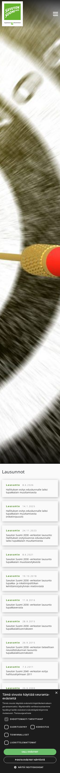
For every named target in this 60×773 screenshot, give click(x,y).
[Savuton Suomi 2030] (12, 13)
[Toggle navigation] (54, 14)
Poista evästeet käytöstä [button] (30, 759)
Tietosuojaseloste (22, 713)
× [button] (56, 693)
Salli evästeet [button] (30, 751)
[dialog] (30, 731)
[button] (29, 767)
